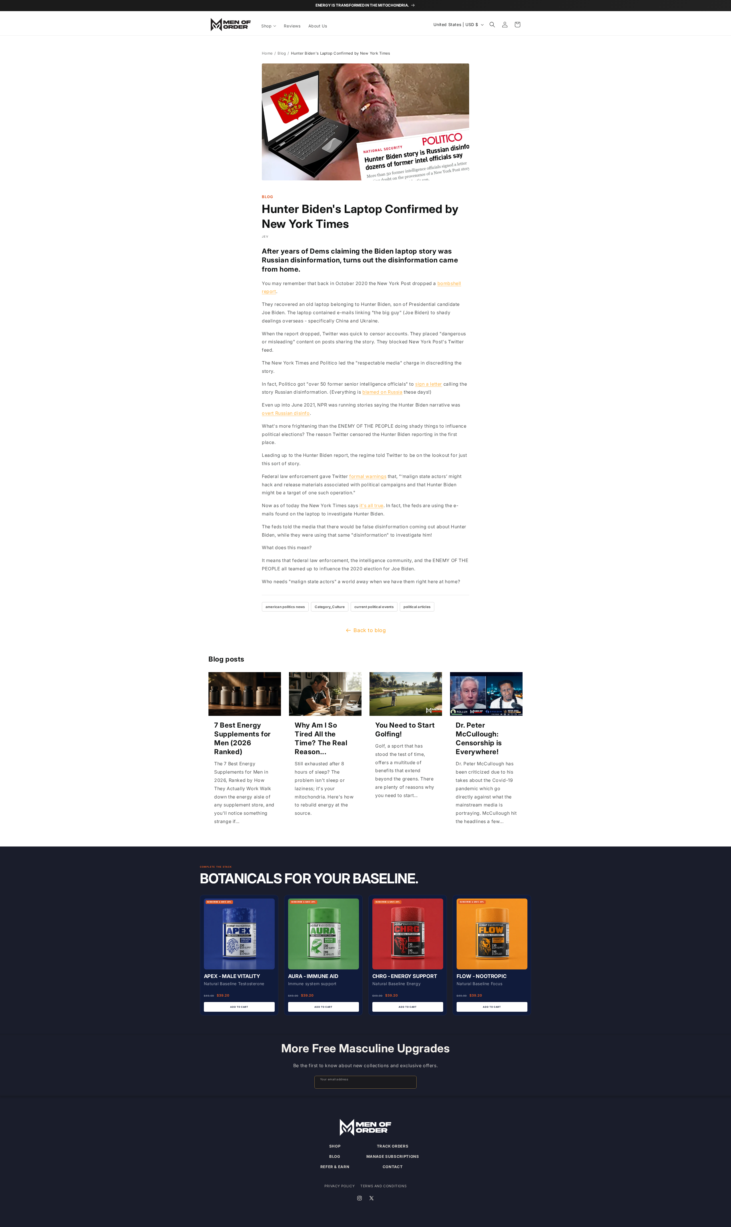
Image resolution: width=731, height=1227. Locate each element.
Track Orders (393, 1146)
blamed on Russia (382, 392)
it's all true (371, 505)
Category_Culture (330, 607)
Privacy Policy (339, 1186)
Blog (282, 53)
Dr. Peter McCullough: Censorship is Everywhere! (479, 738)
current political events (374, 607)
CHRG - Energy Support (404, 976)
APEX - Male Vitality (232, 976)
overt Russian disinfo (286, 413)
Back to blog (370, 630)
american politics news (285, 607)
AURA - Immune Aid (313, 976)
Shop (335, 1146)
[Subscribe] (410, 1082)
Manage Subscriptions (392, 1156)
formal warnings (367, 476)
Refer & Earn (335, 1166)
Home (267, 53)
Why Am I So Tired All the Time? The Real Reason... (321, 738)
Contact (393, 1166)
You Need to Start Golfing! (405, 729)
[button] (269, 26)
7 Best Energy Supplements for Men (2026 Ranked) (242, 738)
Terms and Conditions (383, 1186)
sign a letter (428, 384)
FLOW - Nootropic (482, 976)
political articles (417, 607)
